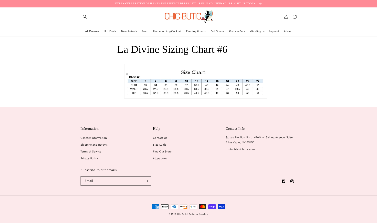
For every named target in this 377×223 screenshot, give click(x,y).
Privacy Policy (89, 158)
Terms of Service (91, 151)
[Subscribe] (146, 181)
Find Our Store (162, 151)
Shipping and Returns (94, 144)
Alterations (160, 158)
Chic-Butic (182, 214)
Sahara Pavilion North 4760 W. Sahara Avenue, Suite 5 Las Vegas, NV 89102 (259, 140)
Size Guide (159, 144)
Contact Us (160, 138)
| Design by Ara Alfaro (198, 214)
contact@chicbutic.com (240, 149)
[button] (85, 16)
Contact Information (94, 138)
